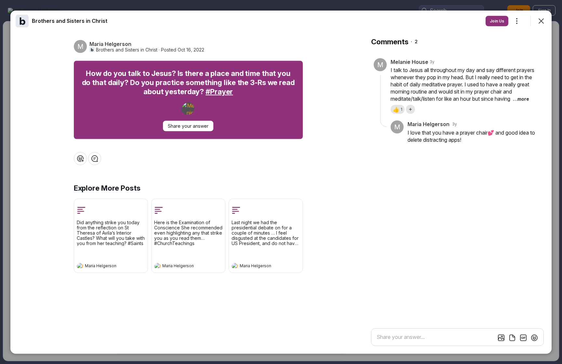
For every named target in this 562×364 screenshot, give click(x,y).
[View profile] (80, 266)
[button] (398, 109)
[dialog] (281, 182)
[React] (80, 158)
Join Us (497, 20)
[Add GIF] (523, 337)
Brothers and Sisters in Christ (126, 49)
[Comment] (94, 158)
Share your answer (188, 125)
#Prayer (219, 91)
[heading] (104, 266)
